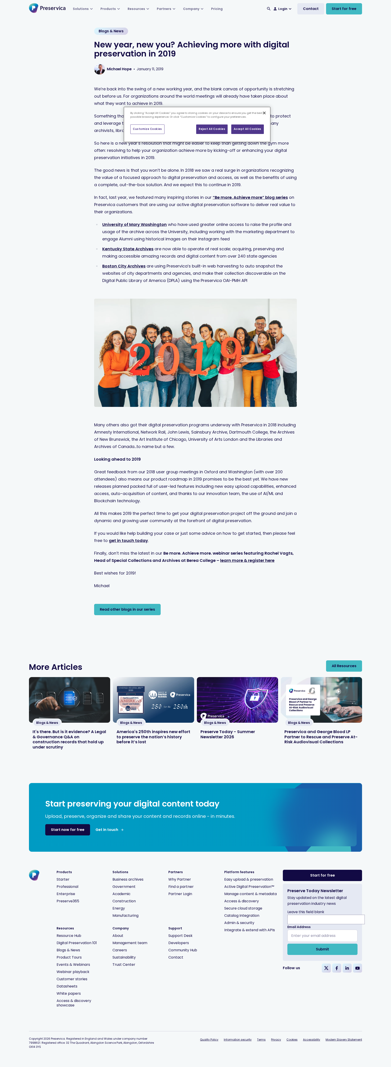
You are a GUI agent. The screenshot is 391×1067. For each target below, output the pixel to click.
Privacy (276, 1039)
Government (124, 886)
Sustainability (124, 957)
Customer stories (72, 979)
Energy (118, 908)
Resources (136, 9)
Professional (67, 886)
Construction (124, 901)
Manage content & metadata (250, 893)
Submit (322, 949)
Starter (63, 879)
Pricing (217, 9)
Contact (311, 8)
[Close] (264, 113)
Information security (238, 1039)
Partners (164, 9)
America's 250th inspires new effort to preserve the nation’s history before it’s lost (153, 737)
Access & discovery (241, 901)
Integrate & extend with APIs (249, 930)
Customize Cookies (147, 129)
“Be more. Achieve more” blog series (250, 197)
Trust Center (123, 964)
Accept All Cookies (247, 129)
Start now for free (67, 829)
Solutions (81, 9)
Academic (121, 893)
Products (108, 9)
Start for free (344, 8)
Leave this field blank (305, 912)
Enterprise (66, 893)
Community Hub (182, 950)
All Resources (344, 665)
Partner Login (180, 893)
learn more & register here (247, 560)
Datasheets (67, 986)
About (117, 935)
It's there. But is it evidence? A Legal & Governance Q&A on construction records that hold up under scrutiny (69, 739)
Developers (178, 942)
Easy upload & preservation (248, 879)
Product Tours (69, 957)
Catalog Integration (241, 915)
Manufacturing (125, 915)
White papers (69, 993)
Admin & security (239, 922)
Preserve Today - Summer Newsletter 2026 (227, 734)
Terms (261, 1039)
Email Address (299, 927)
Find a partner (181, 886)
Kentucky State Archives (127, 249)
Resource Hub (69, 935)
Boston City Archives (123, 266)
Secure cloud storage (243, 908)
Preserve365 (68, 901)
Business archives (127, 879)
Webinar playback (73, 971)
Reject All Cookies (212, 129)
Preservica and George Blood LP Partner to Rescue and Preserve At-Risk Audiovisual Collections (321, 737)
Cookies (292, 1039)
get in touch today (128, 540)
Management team (129, 942)
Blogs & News (68, 950)
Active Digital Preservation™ (249, 886)
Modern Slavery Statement (344, 1039)
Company (191, 9)
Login (282, 9)
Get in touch (106, 829)
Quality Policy (209, 1039)
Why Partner (179, 879)
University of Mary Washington (134, 224)
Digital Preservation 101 (77, 942)
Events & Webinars (73, 964)
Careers (119, 950)
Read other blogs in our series (127, 609)
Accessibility (311, 1039)
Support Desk (180, 935)
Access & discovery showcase (74, 1003)
